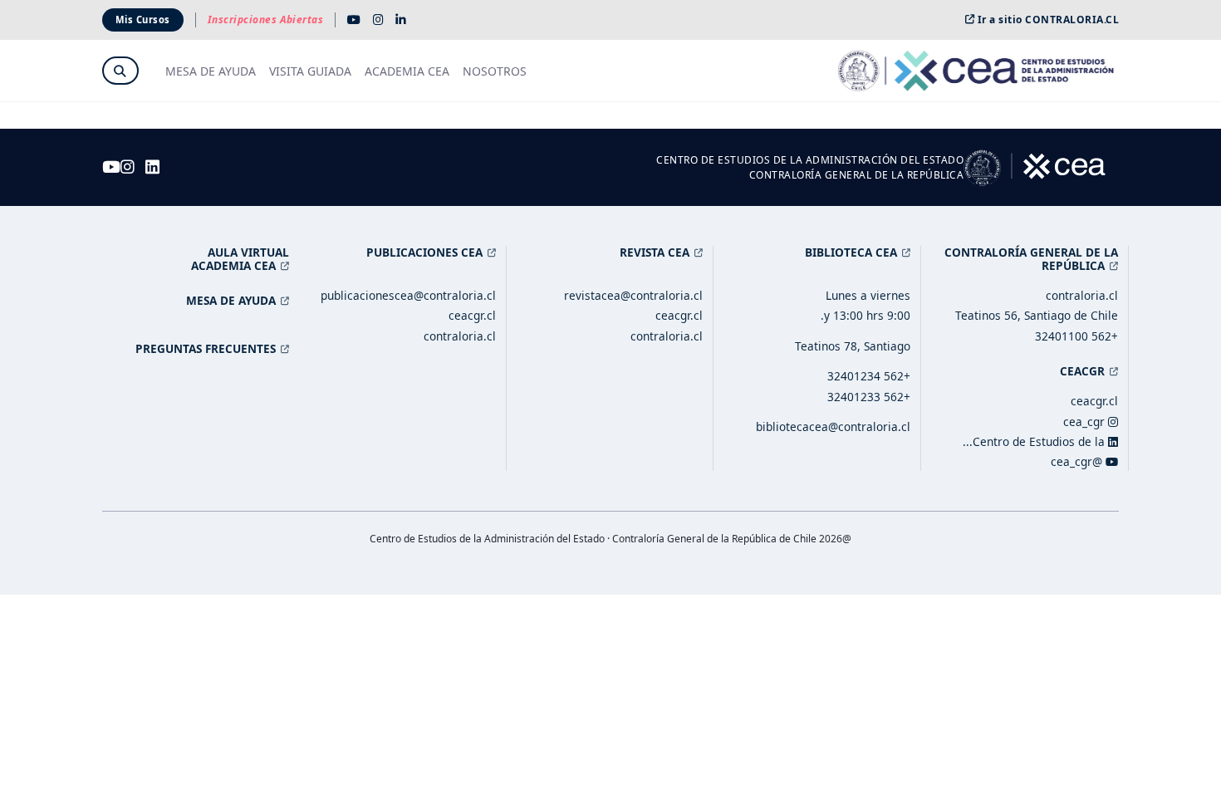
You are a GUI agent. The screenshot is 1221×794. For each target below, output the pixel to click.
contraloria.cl (1082, 295)
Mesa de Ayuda (231, 300)
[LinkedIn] (400, 20)
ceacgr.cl (1094, 401)
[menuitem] (494, 71)
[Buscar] (119, 71)
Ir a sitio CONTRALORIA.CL (1048, 19)
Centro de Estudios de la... (1035, 441)
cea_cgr (1085, 421)
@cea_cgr (1078, 461)
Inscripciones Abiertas (266, 19)
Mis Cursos (142, 19)
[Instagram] (378, 20)
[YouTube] (353, 20)
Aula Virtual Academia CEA (240, 258)
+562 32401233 (868, 396)
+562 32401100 (1076, 336)
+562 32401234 (868, 376)
